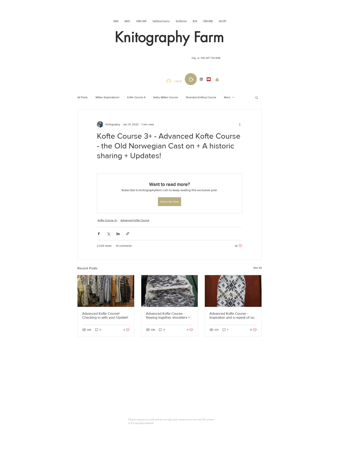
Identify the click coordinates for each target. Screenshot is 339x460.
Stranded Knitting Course (201, 97)
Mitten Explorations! (107, 97)
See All (257, 267)
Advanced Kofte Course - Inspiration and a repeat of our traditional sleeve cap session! (232, 315)
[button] (217, 79)
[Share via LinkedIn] (118, 233)
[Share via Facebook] (99, 233)
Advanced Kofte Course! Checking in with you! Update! (105, 315)
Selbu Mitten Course (165, 97)
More (227, 97)
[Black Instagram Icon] (201, 79)
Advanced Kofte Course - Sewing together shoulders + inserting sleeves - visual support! (168, 315)
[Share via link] (127, 233)
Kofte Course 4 (136, 97)
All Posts (82, 97)
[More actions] (239, 124)
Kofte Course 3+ (107, 220)
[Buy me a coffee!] (191, 79)
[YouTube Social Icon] (209, 79)
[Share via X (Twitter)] (108, 233)
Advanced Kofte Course (134, 220)
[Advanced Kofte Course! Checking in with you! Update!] (105, 291)
